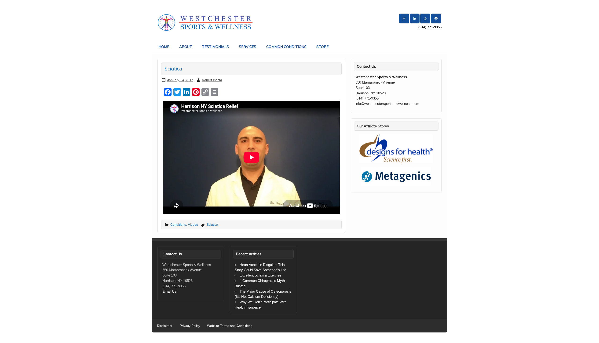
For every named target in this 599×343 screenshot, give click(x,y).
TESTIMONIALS (215, 46)
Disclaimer (164, 326)
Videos (193, 224)
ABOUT (185, 46)
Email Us (169, 291)
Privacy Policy (190, 326)
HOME (163, 46)
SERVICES (247, 46)
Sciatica (212, 224)
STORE (322, 46)
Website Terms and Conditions (229, 326)
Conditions (178, 224)
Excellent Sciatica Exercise (260, 275)
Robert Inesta (212, 80)
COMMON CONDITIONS (286, 46)
